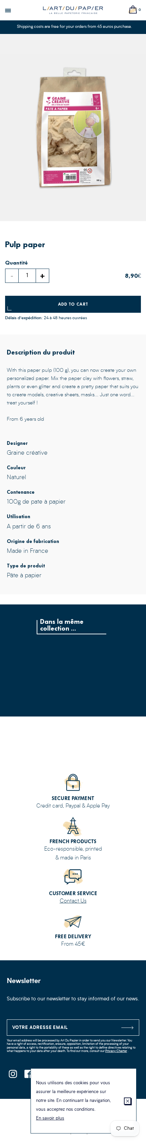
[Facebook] (28, 1076)
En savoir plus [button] (50, 1118)
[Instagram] (13, 1076)
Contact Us (73, 901)
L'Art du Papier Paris (73, 10)
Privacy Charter (116, 1051)
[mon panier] (133, 10)
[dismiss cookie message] (127, 1101)
